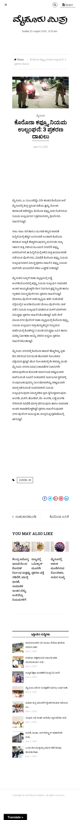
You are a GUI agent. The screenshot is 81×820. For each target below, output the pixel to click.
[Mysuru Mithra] (40, 21)
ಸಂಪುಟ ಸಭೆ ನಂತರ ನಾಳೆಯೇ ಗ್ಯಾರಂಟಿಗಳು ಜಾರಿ (45, 717)
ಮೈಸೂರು (40, 115)
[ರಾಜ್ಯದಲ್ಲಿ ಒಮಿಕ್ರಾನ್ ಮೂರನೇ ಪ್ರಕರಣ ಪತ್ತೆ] (40, 550)
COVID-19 (25, 480)
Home (20, 59)
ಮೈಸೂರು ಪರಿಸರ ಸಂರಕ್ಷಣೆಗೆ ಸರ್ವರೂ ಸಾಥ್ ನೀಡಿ (46, 687)
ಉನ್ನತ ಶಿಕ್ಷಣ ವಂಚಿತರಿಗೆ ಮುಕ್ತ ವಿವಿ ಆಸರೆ (42, 672)
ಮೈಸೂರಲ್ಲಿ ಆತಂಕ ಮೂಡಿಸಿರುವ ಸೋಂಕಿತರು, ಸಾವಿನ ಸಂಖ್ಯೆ (58, 568)
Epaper (69, 4)
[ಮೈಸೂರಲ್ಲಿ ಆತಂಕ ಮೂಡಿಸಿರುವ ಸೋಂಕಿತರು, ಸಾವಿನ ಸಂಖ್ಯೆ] (60, 550)
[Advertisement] (40, 174)
